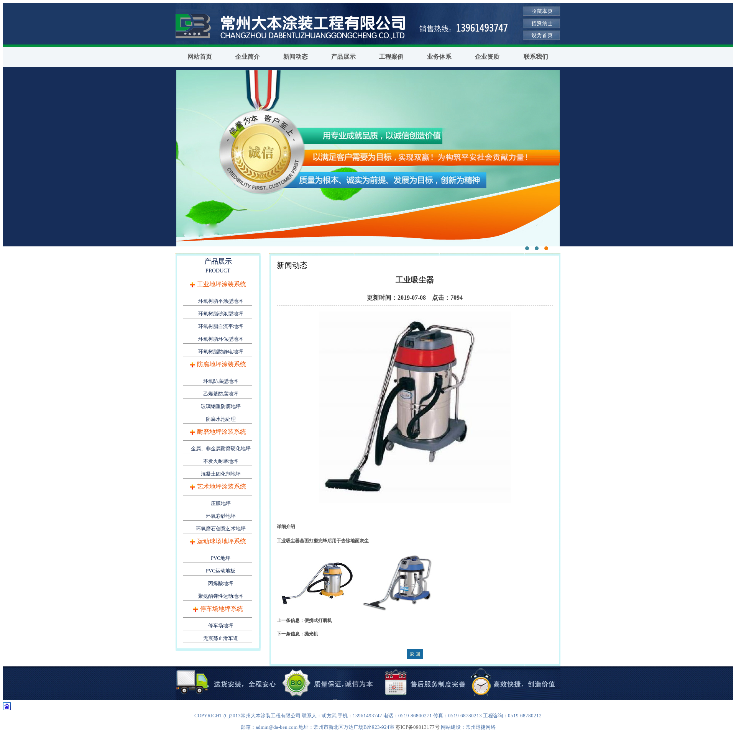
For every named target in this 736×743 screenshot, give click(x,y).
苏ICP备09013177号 (418, 727)
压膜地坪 (221, 503)
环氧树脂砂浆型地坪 (220, 314)
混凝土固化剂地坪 (221, 474)
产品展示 (343, 56)
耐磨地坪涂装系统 (221, 431)
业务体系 (439, 56)
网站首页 (199, 56)
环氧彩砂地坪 (221, 516)
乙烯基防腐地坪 (220, 394)
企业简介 (247, 56)
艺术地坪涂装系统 (221, 486)
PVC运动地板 (220, 571)
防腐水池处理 (221, 419)
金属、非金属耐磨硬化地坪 (221, 448)
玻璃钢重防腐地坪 (221, 406)
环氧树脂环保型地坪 (220, 339)
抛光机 (311, 633)
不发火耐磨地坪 (220, 461)
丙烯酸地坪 (220, 583)
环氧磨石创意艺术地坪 (221, 528)
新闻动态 (295, 56)
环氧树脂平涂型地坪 (220, 301)
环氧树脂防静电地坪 (220, 351)
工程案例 (391, 56)
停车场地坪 (220, 625)
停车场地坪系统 (221, 608)
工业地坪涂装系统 (221, 284)
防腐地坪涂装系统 (221, 364)
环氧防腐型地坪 (220, 381)
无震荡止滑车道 (220, 638)
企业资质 (487, 56)
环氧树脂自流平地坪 (220, 326)
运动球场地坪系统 (221, 541)
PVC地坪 (220, 558)
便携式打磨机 (318, 620)
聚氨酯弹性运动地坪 (220, 596)
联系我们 (536, 56)
